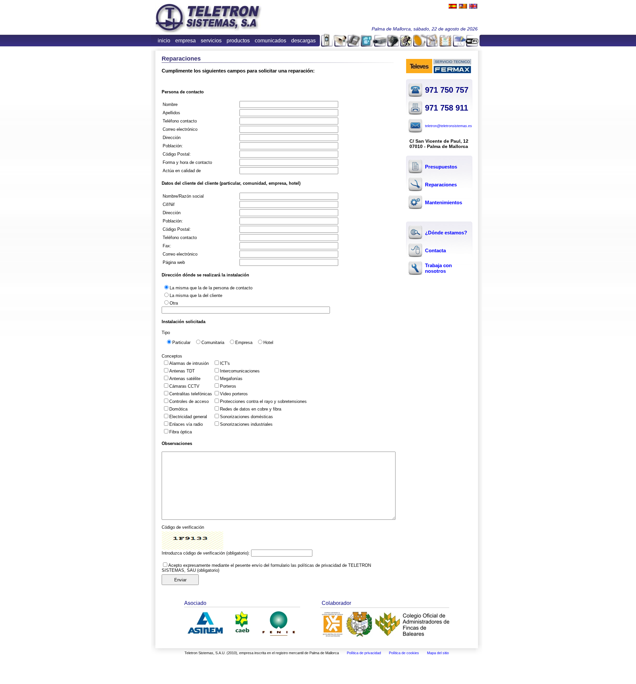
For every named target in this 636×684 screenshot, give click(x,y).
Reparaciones (441, 184)
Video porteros (234, 393)
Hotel (268, 342)
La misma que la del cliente (196, 295)
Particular (181, 342)
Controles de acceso (189, 401)
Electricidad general (188, 416)
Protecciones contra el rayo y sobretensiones (263, 401)
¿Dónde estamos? (446, 232)
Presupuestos (441, 167)
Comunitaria (212, 342)
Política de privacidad (364, 653)
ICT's (225, 363)
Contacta (435, 250)
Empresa (243, 342)
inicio (164, 40)
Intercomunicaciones (240, 370)
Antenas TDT (182, 370)
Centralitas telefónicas (190, 393)
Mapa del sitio (438, 653)
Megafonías (231, 378)
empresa (185, 40)
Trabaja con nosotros (438, 268)
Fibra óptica (180, 431)
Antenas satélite (184, 378)
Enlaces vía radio (186, 424)
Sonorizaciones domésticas (246, 416)
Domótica (178, 409)
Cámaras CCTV (184, 386)
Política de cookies (404, 653)
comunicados (270, 40)
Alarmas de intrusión (189, 363)
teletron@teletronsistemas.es (448, 126)
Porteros (228, 386)
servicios (211, 40)
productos (238, 40)
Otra (174, 303)
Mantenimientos (443, 202)
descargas (303, 40)
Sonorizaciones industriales (246, 424)
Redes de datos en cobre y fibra (250, 409)
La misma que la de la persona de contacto (211, 287)
